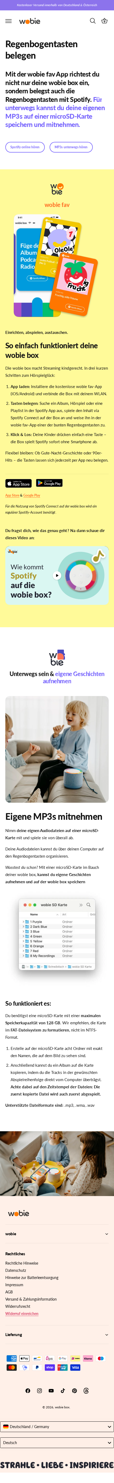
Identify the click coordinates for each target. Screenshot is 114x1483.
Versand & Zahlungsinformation (31, 1299)
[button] (8, 21)
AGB (9, 1292)
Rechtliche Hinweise (21, 1263)
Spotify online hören (25, 147)
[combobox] (57, 1426)
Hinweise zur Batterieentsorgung (31, 1277)
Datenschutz (15, 1270)
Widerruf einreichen (21, 1313)
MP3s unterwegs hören (71, 147)
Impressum (14, 1284)
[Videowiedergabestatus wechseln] (57, 575)
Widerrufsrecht (17, 1306)
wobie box (62, 1407)
